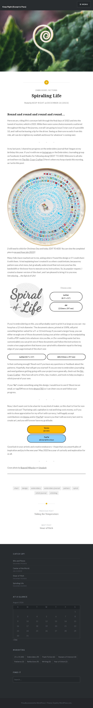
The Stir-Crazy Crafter (32, 159)
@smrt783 (39, 388)
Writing (46, 661)
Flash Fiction (48, 657)
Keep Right (38, 103)
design (24, 488)
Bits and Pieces (19, 561)
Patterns (52, 90)
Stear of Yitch (18, 576)
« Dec (15, 640)
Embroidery (41, 90)
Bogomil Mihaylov (28, 467)
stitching (53, 493)
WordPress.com (65, 703)
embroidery (36, 488)
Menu (85, 4)
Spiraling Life (18, 583)
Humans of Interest (67, 657)
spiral (75, 488)
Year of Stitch (60, 661)
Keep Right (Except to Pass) (14, 7)
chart (16, 488)
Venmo (26, 417)
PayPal (39, 417)
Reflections (33, 661)
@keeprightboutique (46, 438)
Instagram (47, 152)
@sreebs (46, 429)
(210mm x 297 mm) (66, 306)
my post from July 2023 (24, 252)
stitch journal (41, 493)
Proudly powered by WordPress (33, 703)
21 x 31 (19, 657)
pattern (67, 488)
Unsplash (42, 467)
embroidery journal (52, 488)
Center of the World (21, 568)
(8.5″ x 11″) (66, 296)
